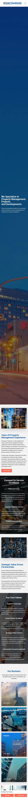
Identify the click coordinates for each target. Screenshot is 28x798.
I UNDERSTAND (20, 795)
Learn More (6, 470)
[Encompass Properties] (12, 4)
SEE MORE (7, 795)
